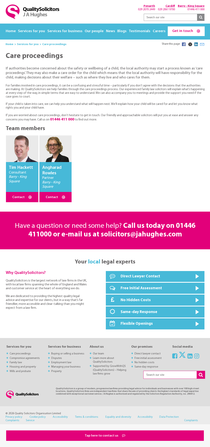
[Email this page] (202, 44)
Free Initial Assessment (141, 288)
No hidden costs (144, 362)
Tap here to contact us (102, 435)
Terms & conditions (86, 417)
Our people (94, 31)
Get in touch (183, 31)
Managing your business (66, 366)
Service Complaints (112, 420)
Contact (18, 197)
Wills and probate (20, 371)
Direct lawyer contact (148, 353)
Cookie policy (38, 417)
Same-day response (146, 366)
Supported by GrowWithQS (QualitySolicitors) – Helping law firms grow (109, 370)
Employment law (61, 362)
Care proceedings (20, 353)
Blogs (122, 31)
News (110, 31)
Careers (159, 31)
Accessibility (60, 417)
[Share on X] (190, 44)
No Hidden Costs (136, 300)
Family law (16, 362)
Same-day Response (139, 312)
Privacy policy (14, 417)
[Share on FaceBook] (183, 44)
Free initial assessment (148, 358)
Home (11, 31)
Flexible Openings (137, 324)
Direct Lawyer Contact (140, 276)
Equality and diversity (118, 417)
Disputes (56, 358)
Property (56, 371)
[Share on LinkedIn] (196, 44)
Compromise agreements (25, 358)
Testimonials (139, 31)
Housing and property (23, 366)
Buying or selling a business (67, 353)
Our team (98, 353)
